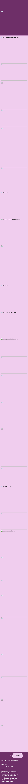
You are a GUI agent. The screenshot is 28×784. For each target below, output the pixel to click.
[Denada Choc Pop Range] (14, 324)
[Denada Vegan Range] (14, 543)
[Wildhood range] (14, 498)
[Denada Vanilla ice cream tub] (14, 49)
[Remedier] (14, 204)
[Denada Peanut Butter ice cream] (14, 231)
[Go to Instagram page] (10, 755)
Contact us (17, 755)
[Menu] (26, 2)
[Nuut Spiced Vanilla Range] (14, 347)
